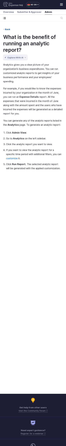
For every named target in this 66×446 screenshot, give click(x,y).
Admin (48, 12)
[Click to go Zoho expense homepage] (11, 4)
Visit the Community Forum (32, 410)
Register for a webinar (32, 433)
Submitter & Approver (29, 12)
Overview (8, 12)
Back (7, 29)
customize (12, 158)
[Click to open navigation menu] (5, 18)
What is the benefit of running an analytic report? (29, 43)
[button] (31, 4)
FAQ (21, 5)
